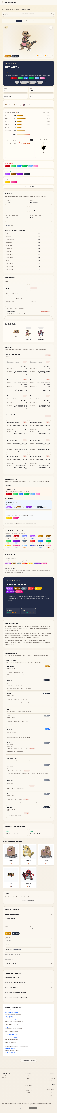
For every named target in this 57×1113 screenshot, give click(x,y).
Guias (28, 1080)
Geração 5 (18, 9)
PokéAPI (53, 1078)
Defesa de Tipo (35, 20)
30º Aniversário (28, 1087)
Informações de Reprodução (12, 954)
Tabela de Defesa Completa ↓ (28, 186)
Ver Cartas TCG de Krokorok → (28, 900)
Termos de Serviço (51, 1089)
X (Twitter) (52, 1095)
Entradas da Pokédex (10, 963)
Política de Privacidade (50, 1087)
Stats (13, 20)
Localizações (27, 20)
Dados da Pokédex (10, 923)
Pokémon (28, 1076)
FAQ (48, 20)
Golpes (43, 20)
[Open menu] (53, 2)
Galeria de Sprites (10, 918)
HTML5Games (52, 1080)
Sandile (9, 225)
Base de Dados (9, 9)
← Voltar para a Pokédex (28, 1060)
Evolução (19, 20)
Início (3, 9)
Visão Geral (7, 20)
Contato (53, 1076)
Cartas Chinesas (28, 1085)
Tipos (28, 1078)
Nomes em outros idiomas (12, 914)
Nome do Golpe (9, 959)
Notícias (28, 1083)
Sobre (28, 1092)
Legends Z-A (28, 1090)
